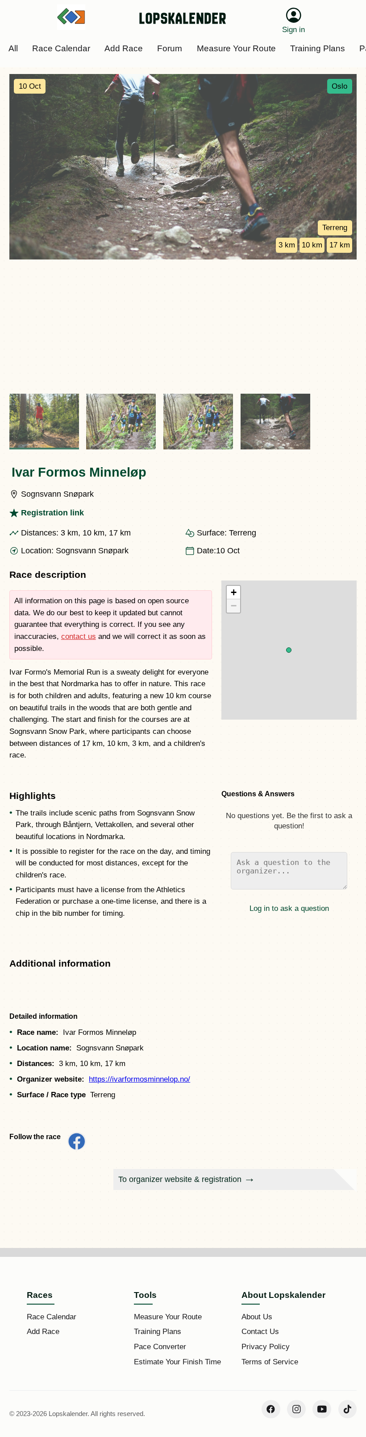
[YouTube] (321, 1409)
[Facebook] (271, 1409)
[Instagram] (296, 1409)
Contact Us (260, 1331)
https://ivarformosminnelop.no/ (139, 1079)
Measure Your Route (168, 1317)
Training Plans (157, 1331)
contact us (78, 636)
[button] (288, 650)
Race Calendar (51, 1317)
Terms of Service (269, 1362)
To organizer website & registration (179, 1179)
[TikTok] (347, 1409)
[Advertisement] (183, 326)
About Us (256, 1317)
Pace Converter (160, 1346)
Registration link (52, 512)
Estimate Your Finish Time (177, 1362)
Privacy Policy (265, 1346)
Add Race (43, 1331)
